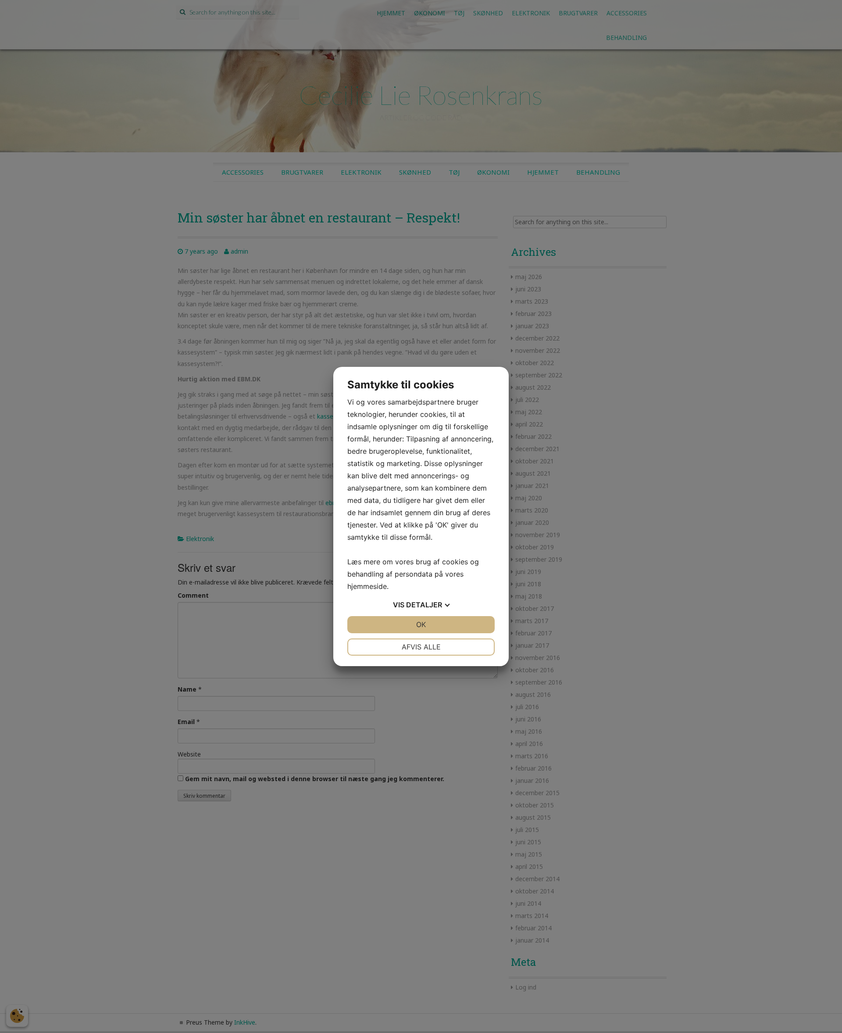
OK (421, 624)
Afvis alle (421, 646)
